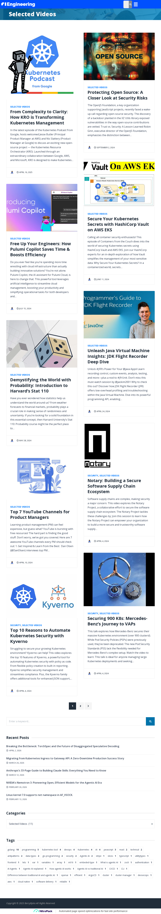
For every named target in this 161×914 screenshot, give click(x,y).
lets (25, 862)
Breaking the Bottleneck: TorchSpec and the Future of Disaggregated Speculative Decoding (62, 746)
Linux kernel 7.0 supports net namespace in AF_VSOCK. (39, 795)
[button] (135, 4)
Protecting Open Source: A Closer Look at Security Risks (117, 95)
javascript (110, 849)
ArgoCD (94, 875)
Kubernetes (85, 849)
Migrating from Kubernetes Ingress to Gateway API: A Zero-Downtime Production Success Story (65, 758)
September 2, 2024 (105, 147)
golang (13, 849)
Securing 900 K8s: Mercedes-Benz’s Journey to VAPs (117, 621)
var (35, 862)
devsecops (145, 875)
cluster (107, 875)
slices (112, 855)
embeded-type (88, 862)
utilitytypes (141, 855)
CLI (124, 868)
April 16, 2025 (25, 172)
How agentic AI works (62, 868)
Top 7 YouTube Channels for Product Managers (40, 514)
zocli (128, 862)
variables (48, 862)
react (123, 849)
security (71, 855)
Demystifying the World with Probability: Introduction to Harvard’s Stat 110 (40, 385)
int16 (72, 862)
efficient (79, 875)
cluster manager (125, 875)
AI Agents (14, 868)
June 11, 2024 (102, 279)
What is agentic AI (110, 862)
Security (15, 625)
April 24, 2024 (103, 411)
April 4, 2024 (25, 690)
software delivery (46, 881)
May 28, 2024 (25, 440)
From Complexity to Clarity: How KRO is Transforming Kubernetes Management (39, 117)
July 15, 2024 (25, 308)
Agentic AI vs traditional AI (91, 868)
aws (11, 881)
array (61, 862)
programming (30, 849)
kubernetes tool (51, 849)
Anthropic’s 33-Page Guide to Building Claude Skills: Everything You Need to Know (56, 770)
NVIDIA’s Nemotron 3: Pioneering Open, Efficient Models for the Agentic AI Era (54, 782)
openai (66, 875)
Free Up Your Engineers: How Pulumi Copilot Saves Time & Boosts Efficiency (40, 249)
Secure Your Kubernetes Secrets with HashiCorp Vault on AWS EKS (118, 224)
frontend (13, 862)
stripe (100, 855)
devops (69, 849)
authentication (143, 862)
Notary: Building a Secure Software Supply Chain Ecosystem (114, 486)
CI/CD (113, 868)
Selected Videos (20, 106)
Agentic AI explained (34, 868)
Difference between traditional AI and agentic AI (33, 875)
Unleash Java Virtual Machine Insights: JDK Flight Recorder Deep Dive (119, 356)
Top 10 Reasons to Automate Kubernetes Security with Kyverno (40, 635)
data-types (32, 855)
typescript (125, 855)
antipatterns (15, 855)
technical (136, 849)
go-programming (52, 855)
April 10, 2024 (25, 562)
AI (97, 849)
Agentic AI (86, 855)
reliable (65, 881)
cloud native (25, 881)
